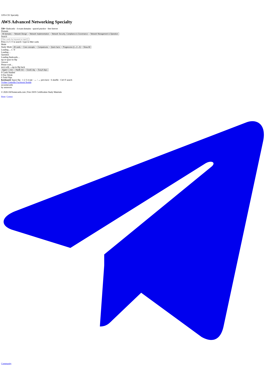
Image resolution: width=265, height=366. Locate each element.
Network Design (20, 34)
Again (7, 70)
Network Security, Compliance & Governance (70, 34)
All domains (7, 34)
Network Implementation (39, 34)
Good (30, 70)
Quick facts (55, 47)
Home (3, 96)
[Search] (28, 39)
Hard (20, 70)
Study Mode (6, 47)
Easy (42, 70)
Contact (10, 96)
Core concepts (29, 47)
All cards (17, 47)
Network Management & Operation (104, 34)
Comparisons (43, 47)
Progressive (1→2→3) (72, 47)
